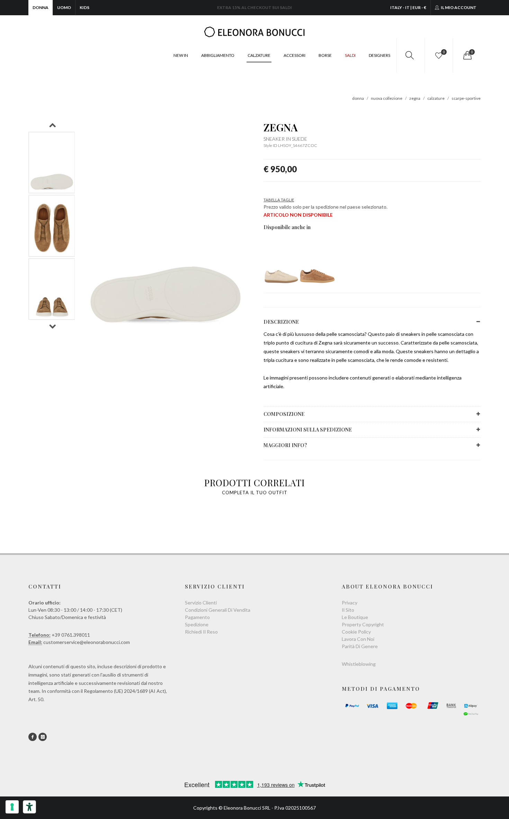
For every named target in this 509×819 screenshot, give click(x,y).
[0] (466, 55)
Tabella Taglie (279, 200)
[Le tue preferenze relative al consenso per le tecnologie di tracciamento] (12, 806)
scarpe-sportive (466, 98)
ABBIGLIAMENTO (217, 55)
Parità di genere (360, 646)
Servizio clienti (201, 602)
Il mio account (458, 7)
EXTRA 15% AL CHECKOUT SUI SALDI (254, 7)
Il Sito (348, 610)
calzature (436, 98)
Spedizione (196, 624)
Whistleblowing (359, 664)
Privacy (349, 602)
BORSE (325, 55)
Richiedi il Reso (201, 632)
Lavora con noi (358, 639)
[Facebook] (32, 737)
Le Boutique (355, 617)
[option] (51, 163)
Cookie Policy (356, 632)
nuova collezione (386, 98)
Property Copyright (363, 624)
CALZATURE (259, 55)
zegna (414, 98)
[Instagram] (42, 737)
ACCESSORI (294, 55)
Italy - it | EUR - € (408, 7)
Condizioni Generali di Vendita (217, 610)
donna (358, 98)
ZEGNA (281, 127)
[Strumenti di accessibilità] (29, 806)
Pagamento (197, 617)
